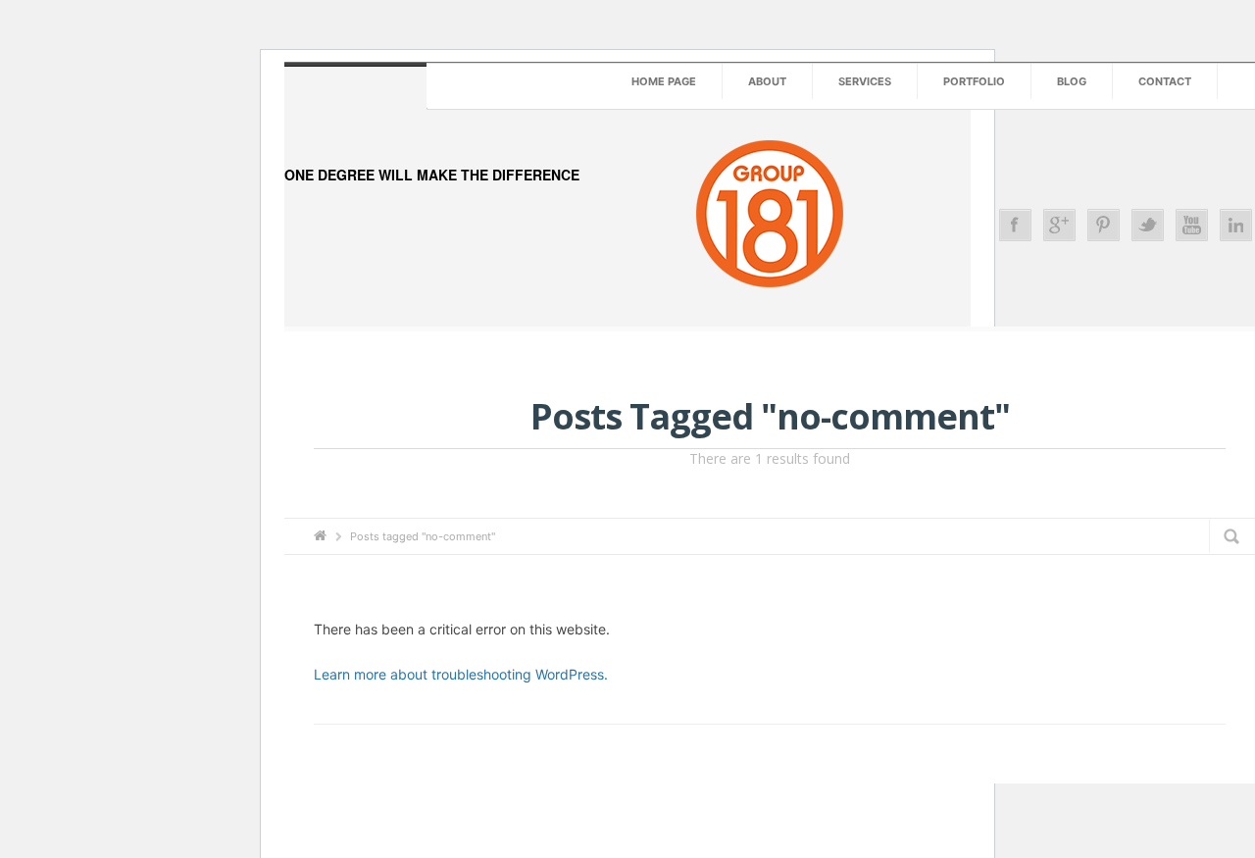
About (767, 81)
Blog (1071, 81)
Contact (1164, 81)
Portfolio (974, 81)
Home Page (663, 81)
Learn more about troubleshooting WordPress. (461, 674)
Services (864, 81)
